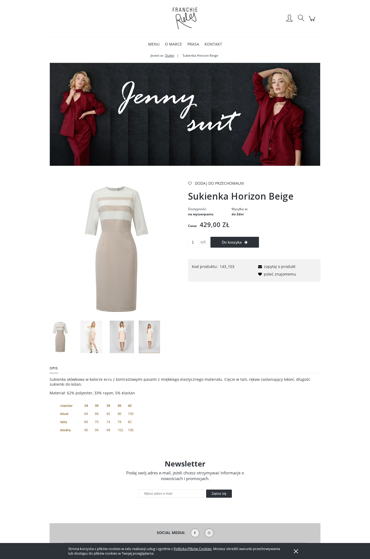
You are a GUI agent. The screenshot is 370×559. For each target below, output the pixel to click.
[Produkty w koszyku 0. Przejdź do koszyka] (313, 21)
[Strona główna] (185, 18)
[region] (185, 114)
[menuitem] (154, 44)
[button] (276, 266)
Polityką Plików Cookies (193, 548)
